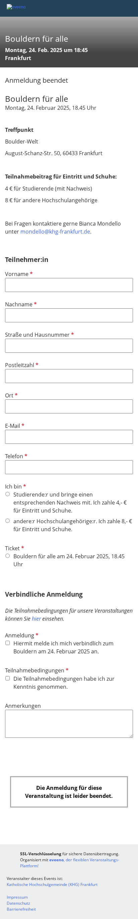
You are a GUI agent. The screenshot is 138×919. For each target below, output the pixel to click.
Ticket (14, 548)
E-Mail (14, 425)
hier (36, 618)
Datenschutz (18, 903)
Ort (10, 395)
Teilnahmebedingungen (36, 670)
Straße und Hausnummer (39, 334)
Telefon (15, 456)
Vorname (18, 274)
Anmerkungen (23, 705)
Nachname (20, 304)
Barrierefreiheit (21, 909)
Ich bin (15, 486)
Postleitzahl (21, 365)
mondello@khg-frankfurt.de (55, 231)
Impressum (17, 897)
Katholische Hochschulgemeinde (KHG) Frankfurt (52, 884)
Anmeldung (21, 635)
